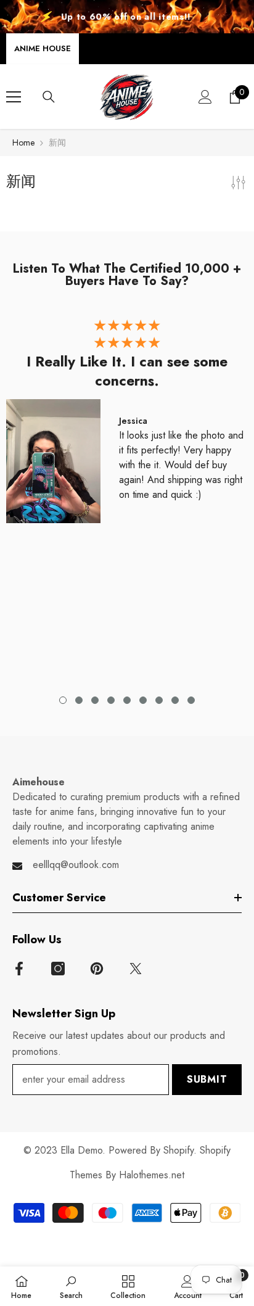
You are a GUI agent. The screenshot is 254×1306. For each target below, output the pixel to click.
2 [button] (79, 700)
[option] (127, 424)
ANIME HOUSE (42, 48)
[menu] (13, 96)
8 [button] (175, 700)
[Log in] (205, 97)
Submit (207, 1079)
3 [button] (95, 700)
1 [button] (63, 700)
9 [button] (191, 700)
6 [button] (143, 700)
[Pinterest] (97, 968)
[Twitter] (135, 968)
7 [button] (159, 700)
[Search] (48, 96)
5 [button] (127, 700)
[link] (71, 1286)
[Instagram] (58, 968)
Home (23, 142)
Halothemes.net (151, 1175)
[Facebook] (19, 968)
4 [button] (111, 700)
